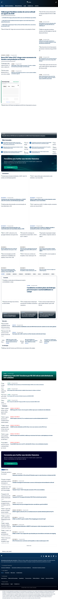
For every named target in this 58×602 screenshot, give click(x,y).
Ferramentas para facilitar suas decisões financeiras (21, 159)
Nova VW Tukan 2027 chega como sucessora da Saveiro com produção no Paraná (18, 58)
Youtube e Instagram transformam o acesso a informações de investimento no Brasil (33, 482)
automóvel (8, 55)
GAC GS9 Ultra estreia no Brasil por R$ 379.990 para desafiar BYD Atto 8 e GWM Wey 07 (47, 24)
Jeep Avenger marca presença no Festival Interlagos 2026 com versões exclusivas (25, 384)
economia (8, 274)
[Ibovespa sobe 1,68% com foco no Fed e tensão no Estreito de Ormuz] (6, 333)
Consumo (40, 21)
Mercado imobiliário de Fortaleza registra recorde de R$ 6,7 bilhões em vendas (31, 340)
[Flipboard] (54, 556)
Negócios (5, 313)
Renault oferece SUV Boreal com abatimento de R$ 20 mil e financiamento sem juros (23, 135)
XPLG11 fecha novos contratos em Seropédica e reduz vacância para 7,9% (28, 270)
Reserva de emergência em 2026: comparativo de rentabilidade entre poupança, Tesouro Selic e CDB (8, 270)
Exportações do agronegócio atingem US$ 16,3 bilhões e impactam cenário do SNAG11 (47, 249)
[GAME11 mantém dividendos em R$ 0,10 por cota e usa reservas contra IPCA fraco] (5, 428)
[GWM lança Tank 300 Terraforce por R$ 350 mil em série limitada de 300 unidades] (29, 364)
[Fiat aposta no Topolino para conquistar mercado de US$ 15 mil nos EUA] (41, 341)
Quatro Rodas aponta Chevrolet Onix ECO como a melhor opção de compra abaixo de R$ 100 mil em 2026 (47, 77)
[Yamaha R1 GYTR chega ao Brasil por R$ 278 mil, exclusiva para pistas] (6, 496)
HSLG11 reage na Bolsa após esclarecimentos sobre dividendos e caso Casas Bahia (43, 200)
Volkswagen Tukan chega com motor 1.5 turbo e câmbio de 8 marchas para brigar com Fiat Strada (23, 66)
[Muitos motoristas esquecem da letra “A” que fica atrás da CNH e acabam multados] (55, 148)
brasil (34, 274)
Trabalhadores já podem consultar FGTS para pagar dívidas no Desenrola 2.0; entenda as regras (41, 143)
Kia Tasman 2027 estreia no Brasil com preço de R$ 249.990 (20, 396)
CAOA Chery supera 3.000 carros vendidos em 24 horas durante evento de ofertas (12, 340)
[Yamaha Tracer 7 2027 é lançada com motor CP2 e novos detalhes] (6, 489)
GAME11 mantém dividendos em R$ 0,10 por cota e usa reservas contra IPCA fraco (28, 426)
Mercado (15, 274)
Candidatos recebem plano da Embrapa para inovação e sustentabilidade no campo (41, 290)
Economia (28, 285)
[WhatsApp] (56, 556)
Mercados (14, 325)
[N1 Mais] (29, 2)
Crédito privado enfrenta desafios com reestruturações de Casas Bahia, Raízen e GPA (12, 228)
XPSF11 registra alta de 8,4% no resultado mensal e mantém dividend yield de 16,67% (29, 418)
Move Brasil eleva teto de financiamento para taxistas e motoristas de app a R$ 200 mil (48, 60)
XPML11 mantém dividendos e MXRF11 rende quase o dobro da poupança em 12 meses (33, 526)
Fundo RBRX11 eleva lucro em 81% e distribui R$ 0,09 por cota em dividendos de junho (29, 444)
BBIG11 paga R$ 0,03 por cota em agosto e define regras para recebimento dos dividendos (30, 409)
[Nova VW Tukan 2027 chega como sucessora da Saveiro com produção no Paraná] (19, 41)
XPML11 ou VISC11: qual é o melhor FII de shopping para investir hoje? (29, 519)
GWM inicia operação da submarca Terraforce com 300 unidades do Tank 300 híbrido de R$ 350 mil (47, 42)
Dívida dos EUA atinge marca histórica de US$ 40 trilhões (9, 316)
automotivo (3, 55)
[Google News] (49, 556)
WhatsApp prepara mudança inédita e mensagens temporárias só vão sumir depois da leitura (12, 152)
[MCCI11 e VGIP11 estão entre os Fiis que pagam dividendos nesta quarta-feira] (10, 239)
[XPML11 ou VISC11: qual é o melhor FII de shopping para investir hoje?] (6, 518)
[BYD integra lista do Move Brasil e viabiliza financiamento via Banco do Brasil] (4, 390)
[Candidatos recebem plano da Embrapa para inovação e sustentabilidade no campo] (14, 288)
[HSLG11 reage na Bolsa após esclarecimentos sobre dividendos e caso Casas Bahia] (43, 186)
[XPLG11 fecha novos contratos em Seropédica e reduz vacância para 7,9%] (29, 260)
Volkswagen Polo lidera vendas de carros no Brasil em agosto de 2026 (18, 13)
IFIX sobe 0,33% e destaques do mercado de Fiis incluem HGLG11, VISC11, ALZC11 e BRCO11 (28, 249)
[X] (43, 556)
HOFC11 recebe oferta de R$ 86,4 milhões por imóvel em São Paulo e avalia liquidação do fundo (31, 435)
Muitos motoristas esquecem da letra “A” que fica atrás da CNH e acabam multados (41, 148)
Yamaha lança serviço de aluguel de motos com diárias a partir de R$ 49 (30, 504)
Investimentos (3, 197)
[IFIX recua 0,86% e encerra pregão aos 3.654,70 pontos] (48, 260)
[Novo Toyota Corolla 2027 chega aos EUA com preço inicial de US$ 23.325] (4, 402)
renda (53, 274)
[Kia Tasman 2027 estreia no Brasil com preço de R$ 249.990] (4, 396)
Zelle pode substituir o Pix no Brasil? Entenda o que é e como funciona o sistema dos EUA (34, 475)
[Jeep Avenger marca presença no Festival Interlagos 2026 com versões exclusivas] (4, 385)
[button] (2, 2)
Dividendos (12, 408)
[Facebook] (41, 556)
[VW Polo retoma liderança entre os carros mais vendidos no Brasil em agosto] (5, 72)
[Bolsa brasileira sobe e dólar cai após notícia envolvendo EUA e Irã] (55, 153)
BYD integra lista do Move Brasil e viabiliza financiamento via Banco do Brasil (23, 390)
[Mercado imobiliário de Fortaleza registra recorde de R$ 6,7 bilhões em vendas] (22, 341)
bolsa (39, 274)
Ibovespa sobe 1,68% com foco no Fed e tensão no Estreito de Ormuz (29, 333)
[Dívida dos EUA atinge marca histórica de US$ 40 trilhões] (11, 309)
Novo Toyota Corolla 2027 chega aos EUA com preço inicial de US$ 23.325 (23, 401)
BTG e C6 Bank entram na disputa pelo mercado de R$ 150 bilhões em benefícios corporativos (29, 315)
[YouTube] (46, 556)
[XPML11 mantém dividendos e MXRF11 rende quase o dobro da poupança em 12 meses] (6, 525)
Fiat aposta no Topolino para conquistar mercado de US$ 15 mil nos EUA (50, 340)
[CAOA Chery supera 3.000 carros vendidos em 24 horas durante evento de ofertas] (3, 341)
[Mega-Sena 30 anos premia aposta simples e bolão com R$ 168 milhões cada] (26, 148)
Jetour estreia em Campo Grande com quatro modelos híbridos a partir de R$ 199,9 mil (47, 315)
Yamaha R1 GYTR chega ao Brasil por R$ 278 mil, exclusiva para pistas (29, 497)
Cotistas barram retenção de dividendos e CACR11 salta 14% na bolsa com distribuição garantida (13, 200)
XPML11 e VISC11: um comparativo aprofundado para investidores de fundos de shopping (34, 533)
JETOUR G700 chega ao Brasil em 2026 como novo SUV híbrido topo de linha (19, 17)
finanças (21, 274)
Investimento (28, 274)
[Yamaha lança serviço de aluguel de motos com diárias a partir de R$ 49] (6, 504)
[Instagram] (51, 556)
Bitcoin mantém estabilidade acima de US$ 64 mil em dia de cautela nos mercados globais (34, 326)
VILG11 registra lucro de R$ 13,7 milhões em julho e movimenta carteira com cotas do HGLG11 (42, 228)
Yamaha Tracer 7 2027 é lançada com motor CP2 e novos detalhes (28, 489)
